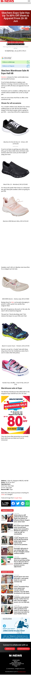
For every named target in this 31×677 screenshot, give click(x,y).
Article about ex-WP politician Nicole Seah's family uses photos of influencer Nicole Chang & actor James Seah (21, 518)
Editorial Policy (16, 662)
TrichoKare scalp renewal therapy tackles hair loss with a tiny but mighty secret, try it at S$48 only (21, 599)
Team (15, 666)
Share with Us (10, 648)
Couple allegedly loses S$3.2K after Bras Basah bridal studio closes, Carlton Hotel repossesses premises (21, 541)
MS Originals (20, 42)
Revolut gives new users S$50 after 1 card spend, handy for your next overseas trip (21, 579)
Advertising (16, 660)
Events (9, 42)
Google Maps (18, 498)
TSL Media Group (22, 671)
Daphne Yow (10, 51)
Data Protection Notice (17, 663)
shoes (3, 494)
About (16, 661)
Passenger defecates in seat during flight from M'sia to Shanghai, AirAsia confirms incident (21, 551)
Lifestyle (14, 42)
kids (12, 302)
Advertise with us (23, 648)
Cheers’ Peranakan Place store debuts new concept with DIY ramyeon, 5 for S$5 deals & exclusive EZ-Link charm (21, 590)
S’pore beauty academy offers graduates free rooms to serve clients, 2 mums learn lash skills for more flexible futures (21, 610)
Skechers (3, 77)
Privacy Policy (16, 664)
